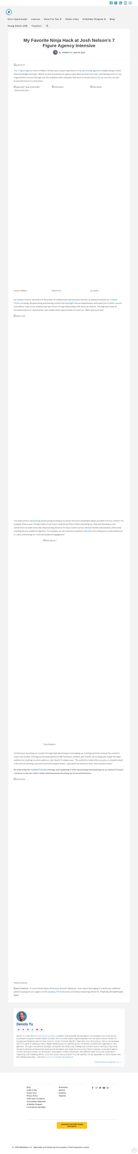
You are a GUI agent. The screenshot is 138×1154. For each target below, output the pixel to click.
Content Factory (39, 769)
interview (87, 531)
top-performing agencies (89, 70)
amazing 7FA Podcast (57, 991)
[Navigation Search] (47, 25)
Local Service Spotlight (46, 1036)
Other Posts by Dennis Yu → (108, 1062)
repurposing (34, 520)
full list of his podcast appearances (58, 1057)
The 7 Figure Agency (23, 70)
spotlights (70, 303)
